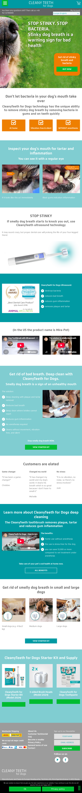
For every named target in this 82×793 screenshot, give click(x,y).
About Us (32, 731)
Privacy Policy (34, 742)
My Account (75, 10)
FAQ (30, 737)
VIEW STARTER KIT (41, 447)
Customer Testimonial (38, 734)
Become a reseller (36, 739)
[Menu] (5, 3)
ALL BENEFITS (41, 570)
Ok (25, 789)
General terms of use (37, 745)
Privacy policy (58, 789)
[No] (79, 788)
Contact (31, 748)
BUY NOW (67, 69)
